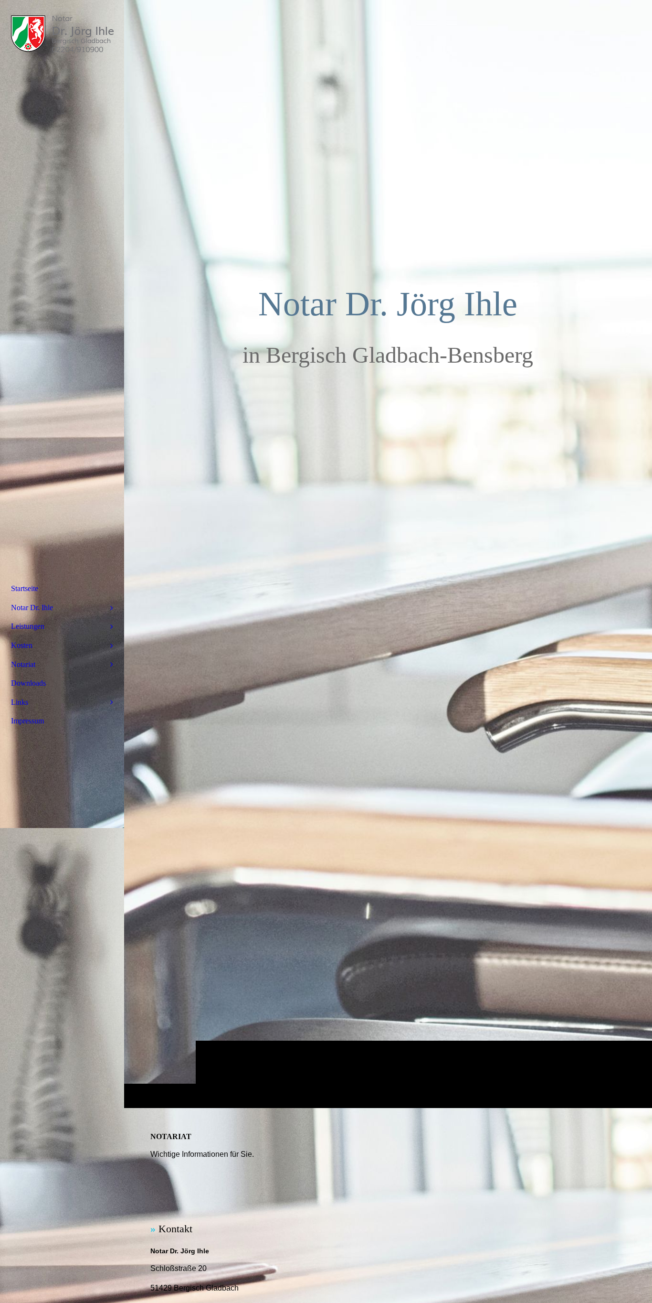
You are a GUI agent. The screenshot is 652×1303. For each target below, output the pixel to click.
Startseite (24, 588)
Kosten (21, 645)
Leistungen (27, 626)
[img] (388, 554)
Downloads (28, 683)
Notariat (23, 664)
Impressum (27, 721)
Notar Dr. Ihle (32, 607)
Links (19, 702)
